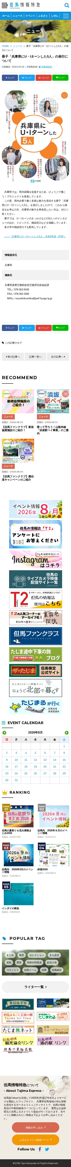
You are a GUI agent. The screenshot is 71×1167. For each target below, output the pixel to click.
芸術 (8, 962)
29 (64, 773)
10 (16, 759)
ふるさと (43, 15)
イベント (30, 15)
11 (25, 759)
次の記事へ (57, 356)
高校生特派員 (34, 962)
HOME (5, 46)
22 (64, 766)
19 (35, 766)
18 (25, 766)
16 (6, 766)
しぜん (54, 15)
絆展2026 (42, 869)
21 (54, 766)
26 (35, 773)
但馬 (44, 970)
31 (16, 780)
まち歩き (54, 955)
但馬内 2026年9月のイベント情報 (17, 870)
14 (54, 759)
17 (16, 766)
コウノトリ (12, 970)
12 (35, 759)
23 (6, 773)
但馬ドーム (30, 970)
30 (6, 780)
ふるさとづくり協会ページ (34, 1139)
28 (54, 773)
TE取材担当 (46, 67)
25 (25, 773)
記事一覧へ (35, 356)
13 (45, 759)
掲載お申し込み (34, 1127)
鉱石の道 (52, 962)
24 (16, 773)
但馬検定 (57, 970)
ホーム (6, 15)
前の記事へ (14, 356)
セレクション (36, 955)
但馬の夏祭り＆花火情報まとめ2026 (16, 831)
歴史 (19, 962)
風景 (21, 955)
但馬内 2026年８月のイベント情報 (52, 831)
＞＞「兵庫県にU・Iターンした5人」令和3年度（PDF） (35, 236)
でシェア (10, 78)
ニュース (18, 15)
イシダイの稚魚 (10, 908)
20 (45, 766)
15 (64, 759)
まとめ (10, 955)
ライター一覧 (34, 987)
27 (45, 773)
